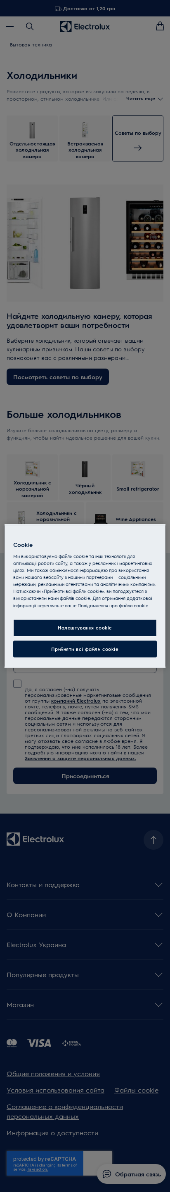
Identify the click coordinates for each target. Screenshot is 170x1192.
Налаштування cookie (85, 628)
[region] (84, 596)
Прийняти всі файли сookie (84, 649)
